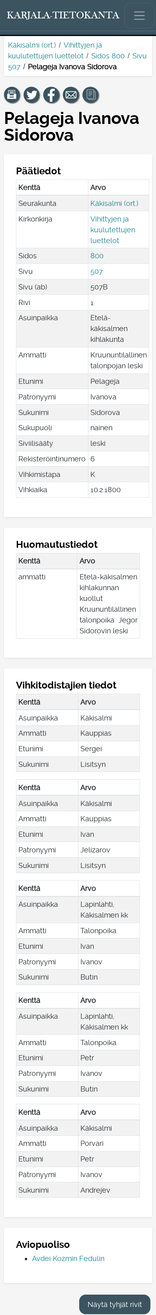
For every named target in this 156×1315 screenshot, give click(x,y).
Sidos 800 (108, 56)
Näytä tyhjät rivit (115, 1304)
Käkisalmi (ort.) (32, 45)
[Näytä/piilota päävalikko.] (139, 15)
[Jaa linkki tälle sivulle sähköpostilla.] (71, 95)
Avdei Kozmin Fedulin (68, 1258)
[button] (12, 95)
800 (97, 255)
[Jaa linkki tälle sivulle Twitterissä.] (32, 95)
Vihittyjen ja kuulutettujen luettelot (112, 230)
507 (96, 271)
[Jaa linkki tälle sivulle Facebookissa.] (51, 95)
